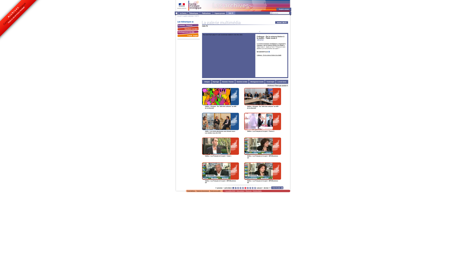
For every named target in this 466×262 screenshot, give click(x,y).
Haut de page (276, 187)
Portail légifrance (191, 191)
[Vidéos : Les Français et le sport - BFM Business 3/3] (263, 171)
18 (238, 188)
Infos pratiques (240, 191)
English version (284, 9)
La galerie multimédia (188, 16)
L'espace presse (219, 13)
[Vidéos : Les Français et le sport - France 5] (263, 121)
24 (253, 188)
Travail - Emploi (270, 82)
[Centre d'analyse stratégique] (189, 6)
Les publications (206, 13)
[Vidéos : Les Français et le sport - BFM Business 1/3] (263, 146)
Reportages (216, 82)
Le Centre (182, 13)
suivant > (260, 188)
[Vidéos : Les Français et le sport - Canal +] (220, 146)
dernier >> (267, 188)
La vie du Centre (282, 82)
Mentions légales (257, 191)
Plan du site (249, 191)
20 (243, 188)
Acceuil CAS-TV (281, 22)
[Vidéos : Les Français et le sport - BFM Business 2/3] (220, 171)
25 (255, 188)
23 (250, 188)
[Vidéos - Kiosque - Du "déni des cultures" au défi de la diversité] (220, 96)
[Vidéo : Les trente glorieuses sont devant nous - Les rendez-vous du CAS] (220, 121)
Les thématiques (193, 13)
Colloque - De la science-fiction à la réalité (269, 55)
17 (236, 188)
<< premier (219, 188)
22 (248, 188)
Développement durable (257, 82)
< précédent (227, 188)
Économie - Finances (228, 82)
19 (240, 188)
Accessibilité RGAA (230, 191)
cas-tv (230, 13)
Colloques (207, 82)
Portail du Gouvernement (202, 191)
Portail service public (215, 191)
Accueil (179, 16)
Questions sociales (242, 82)
